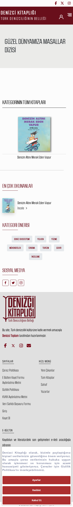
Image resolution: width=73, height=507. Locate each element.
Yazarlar (45, 392)
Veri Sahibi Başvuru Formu (16, 404)
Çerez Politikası (10, 370)
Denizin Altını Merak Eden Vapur (34, 203)
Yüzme (54, 239)
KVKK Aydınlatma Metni (14, 397)
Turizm (46, 248)
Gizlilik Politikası (10, 390)
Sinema (32, 248)
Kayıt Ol (6, 418)
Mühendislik (15, 248)
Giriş (4, 411)
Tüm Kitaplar (48, 378)
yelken (40, 239)
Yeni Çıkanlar (48, 370)
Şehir (59, 248)
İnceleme (36, 256)
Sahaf (44, 385)
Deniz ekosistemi (22, 239)
